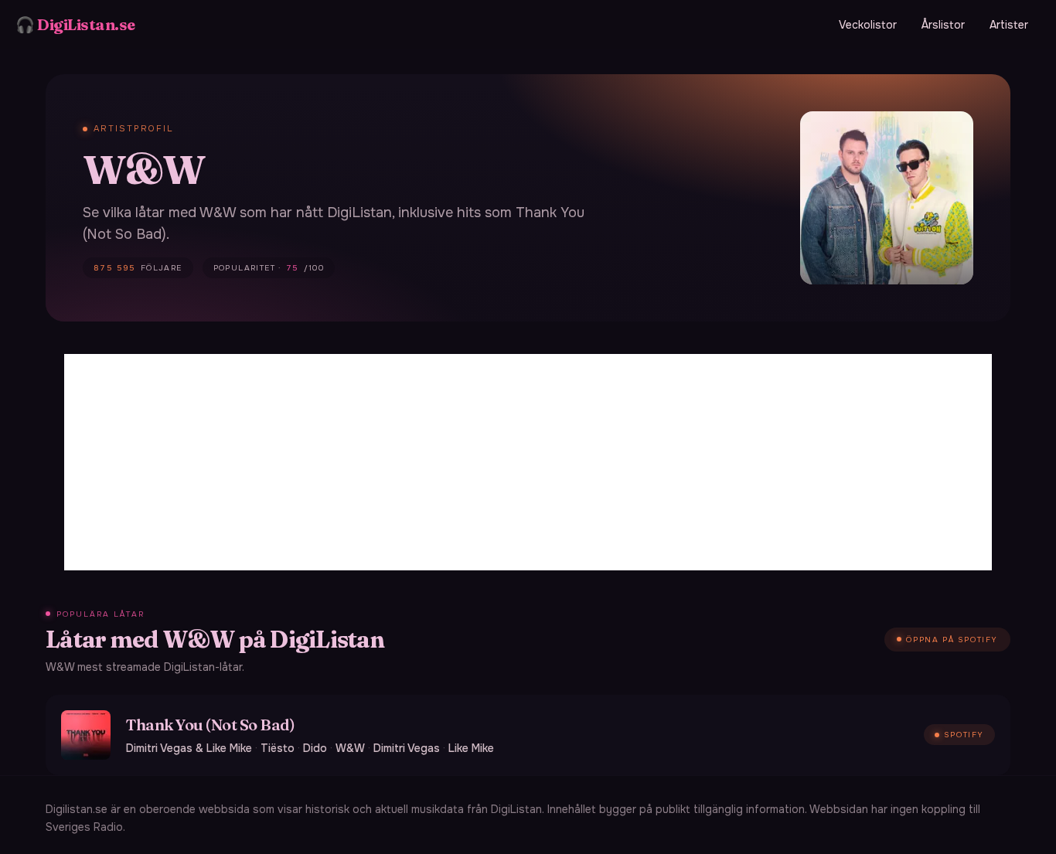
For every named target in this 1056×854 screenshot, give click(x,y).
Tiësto (278, 748)
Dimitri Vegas (406, 748)
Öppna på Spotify (952, 640)
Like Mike (471, 748)
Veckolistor (868, 25)
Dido (315, 748)
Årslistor (943, 25)
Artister (1009, 25)
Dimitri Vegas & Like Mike (189, 748)
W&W (350, 748)
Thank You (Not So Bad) (210, 724)
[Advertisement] (528, 462)
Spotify (964, 735)
